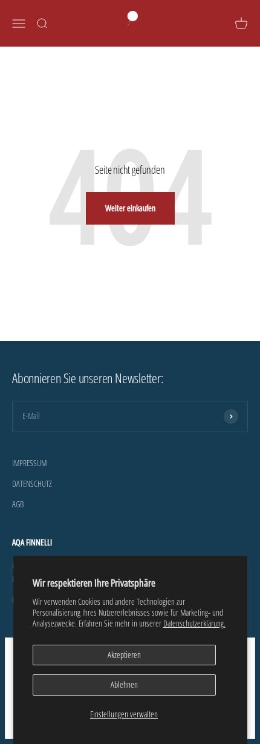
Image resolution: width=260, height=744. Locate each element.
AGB (18, 504)
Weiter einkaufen (130, 208)
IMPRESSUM (29, 463)
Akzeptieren (124, 654)
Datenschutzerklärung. (194, 623)
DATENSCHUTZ (32, 483)
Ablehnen (124, 684)
